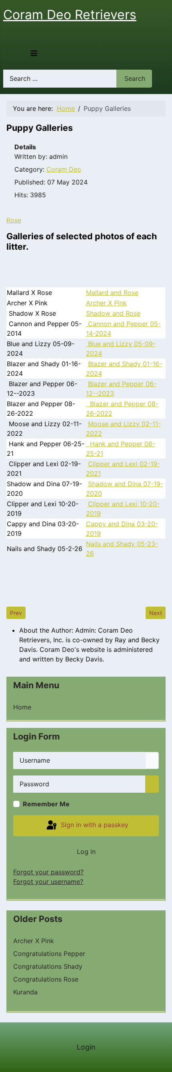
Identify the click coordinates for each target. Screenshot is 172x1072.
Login (86, 1047)
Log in (86, 852)
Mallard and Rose (112, 293)
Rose (13, 220)
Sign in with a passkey (93, 825)
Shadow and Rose (113, 313)
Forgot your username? (48, 882)
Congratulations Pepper (49, 954)
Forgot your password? (48, 872)
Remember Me (46, 804)
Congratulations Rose (45, 979)
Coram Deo (63, 169)
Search (134, 78)
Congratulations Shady (47, 966)
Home (22, 707)
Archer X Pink (106, 303)
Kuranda (25, 992)
